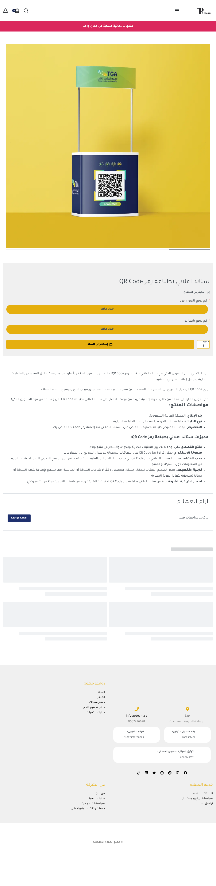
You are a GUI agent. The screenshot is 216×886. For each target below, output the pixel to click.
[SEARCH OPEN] (26, 10)
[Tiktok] (138, 773)
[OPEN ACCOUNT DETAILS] (5, 10)
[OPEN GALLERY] (108, 146)
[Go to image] (189, 249)
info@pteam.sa (136, 716)
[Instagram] (177, 773)
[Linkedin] (146, 773)
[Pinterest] (169, 773)
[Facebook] (185, 773)
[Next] (14, 143)
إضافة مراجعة (19, 518)
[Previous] (202, 143)
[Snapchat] (162, 773)
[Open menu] (177, 10)
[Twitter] (154, 773)
